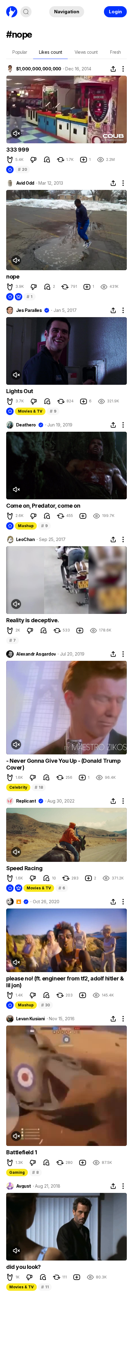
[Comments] (47, 159)
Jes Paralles (29, 310)
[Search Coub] (26, 11)
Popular (19, 52)
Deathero (26, 425)
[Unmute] (16, 133)
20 (22, 169)
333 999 (17, 149)
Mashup (26, 525)
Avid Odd (25, 183)
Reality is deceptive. (32, 620)
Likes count (50, 52)
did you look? (23, 1267)
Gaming (17, 1172)
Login (115, 12)
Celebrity (18, 787)
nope (12, 276)
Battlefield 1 (21, 1152)
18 (39, 787)
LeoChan (25, 539)
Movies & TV (30, 411)
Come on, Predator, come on (43, 505)
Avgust (23, 1186)
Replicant (26, 801)
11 (45, 1287)
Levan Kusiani (30, 1019)
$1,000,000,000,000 (38, 69)
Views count (86, 52)
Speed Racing (24, 868)
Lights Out (19, 391)
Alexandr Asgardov (36, 654)
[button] (10, 159)
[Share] (113, 69)
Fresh (115, 52)
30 (45, 1005)
